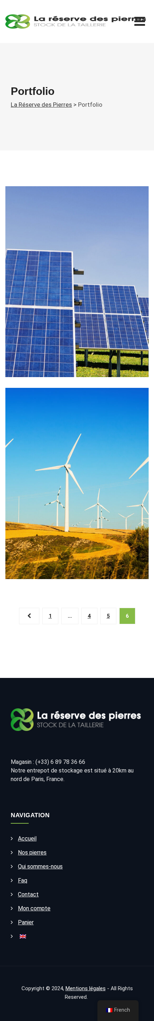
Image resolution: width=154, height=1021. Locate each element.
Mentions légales (86, 988)
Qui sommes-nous (40, 866)
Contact (28, 894)
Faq (22, 880)
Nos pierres (32, 852)
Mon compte (34, 908)
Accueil (27, 838)
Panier (26, 922)
